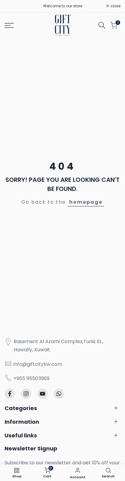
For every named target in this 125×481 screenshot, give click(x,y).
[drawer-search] (102, 25)
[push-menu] (9, 25)
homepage (86, 202)
